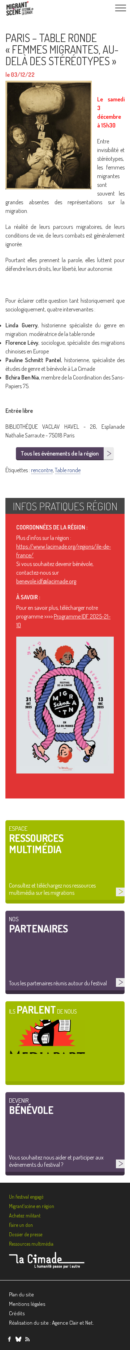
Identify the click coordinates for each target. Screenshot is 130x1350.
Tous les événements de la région (60, 453)
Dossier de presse (25, 1234)
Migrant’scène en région (31, 1206)
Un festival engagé (26, 1197)
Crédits (17, 1313)
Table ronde (68, 470)
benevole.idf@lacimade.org (46, 581)
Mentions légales (27, 1303)
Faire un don (21, 1225)
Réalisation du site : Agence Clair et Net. (51, 1322)
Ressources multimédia (31, 1244)
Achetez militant (24, 1215)
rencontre (42, 470)
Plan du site (21, 1294)
